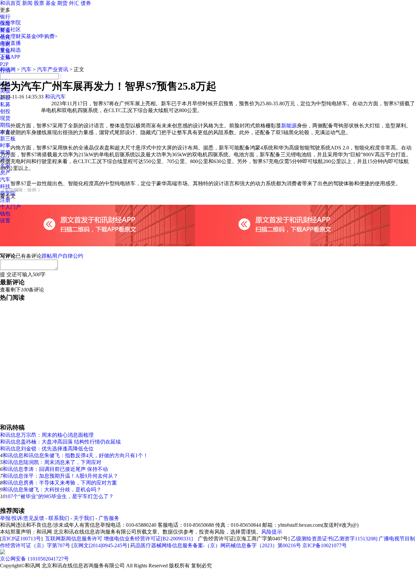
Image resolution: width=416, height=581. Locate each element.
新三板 (8, 138)
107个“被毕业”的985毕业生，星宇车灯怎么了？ (59, 496)
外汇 (74, 3)
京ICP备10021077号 (324, 545)
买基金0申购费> (39, 36)
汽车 (5, 179)
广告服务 (108, 518)
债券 (86, 3)
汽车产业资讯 (52, 69)
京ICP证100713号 (21, 538)
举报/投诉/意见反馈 (22, 518)
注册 (5, 200)
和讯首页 (10, 3)
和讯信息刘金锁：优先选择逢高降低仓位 (47, 448)
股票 (39, 3)
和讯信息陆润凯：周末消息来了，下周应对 (52, 462)
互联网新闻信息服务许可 (73, 538)
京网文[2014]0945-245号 (100, 545)
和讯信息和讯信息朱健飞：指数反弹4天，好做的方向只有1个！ (75, 455)
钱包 (5, 213)
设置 (5, 220)
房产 (5, 172)
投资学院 (10, 22)
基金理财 (10, 36)
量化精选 (10, 50)
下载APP (10, 56)
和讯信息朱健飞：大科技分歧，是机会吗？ (52, 489)
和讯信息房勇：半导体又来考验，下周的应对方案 (60, 482)
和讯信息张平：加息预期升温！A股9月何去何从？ (60, 476)
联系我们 (58, 518)
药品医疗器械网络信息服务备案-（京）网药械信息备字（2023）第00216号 (215, 545)
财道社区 (10, 29)
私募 (5, 104)
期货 (62, 3)
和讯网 (8, 69)
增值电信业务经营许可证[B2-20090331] (148, 538)
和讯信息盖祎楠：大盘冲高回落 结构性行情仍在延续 (60, 442)
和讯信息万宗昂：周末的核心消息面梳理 (47, 435)
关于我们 (83, 518)
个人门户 (10, 207)
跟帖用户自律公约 (62, 256)
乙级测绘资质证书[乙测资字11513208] (334, 538)
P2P (4, 64)
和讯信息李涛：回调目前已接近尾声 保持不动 (55, 469)
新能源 (289, 125)
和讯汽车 (55, 96)
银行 (5, 16)
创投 (5, 111)
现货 (5, 118)
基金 (51, 3)
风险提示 (271, 532)
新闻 (27, 3)
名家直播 (10, 43)
